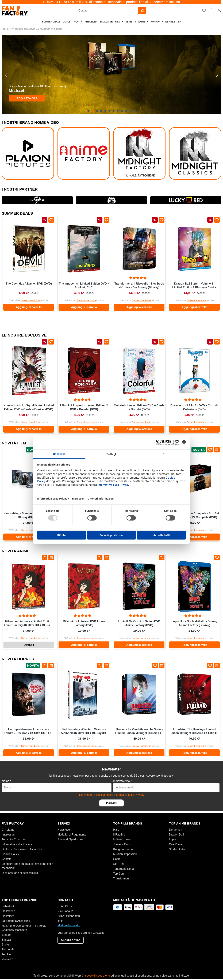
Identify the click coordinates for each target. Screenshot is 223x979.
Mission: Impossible (125, 854)
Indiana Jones (122, 839)
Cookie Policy (10, 854)
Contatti (6, 858)
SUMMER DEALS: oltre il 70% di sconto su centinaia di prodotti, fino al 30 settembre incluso (111, 2)
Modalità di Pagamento (71, 834)
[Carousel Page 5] (105, 111)
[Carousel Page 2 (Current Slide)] (93, 111)
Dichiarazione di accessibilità (20, 872)
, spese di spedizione (97, 975)
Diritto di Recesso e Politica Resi (22, 849)
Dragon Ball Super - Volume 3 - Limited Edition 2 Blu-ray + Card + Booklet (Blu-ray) (194, 285)
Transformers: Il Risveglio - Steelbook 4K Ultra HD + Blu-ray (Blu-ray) (139, 285)
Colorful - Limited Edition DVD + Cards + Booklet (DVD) (139, 407)
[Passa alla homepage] (24, 11)
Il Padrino (119, 834)
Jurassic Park (121, 844)
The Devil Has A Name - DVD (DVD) (29, 283)
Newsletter (64, 829)
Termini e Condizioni (14, 839)
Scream (6, 934)
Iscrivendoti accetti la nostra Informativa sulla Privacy (111, 794)
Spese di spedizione (31, 300)
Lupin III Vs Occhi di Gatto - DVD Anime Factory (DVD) (139, 623)
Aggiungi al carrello (29, 307)
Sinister (6, 939)
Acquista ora (27, 98)
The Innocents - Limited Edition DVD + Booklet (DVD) (84, 285)
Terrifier (6, 954)
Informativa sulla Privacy (17, 844)
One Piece (175, 844)
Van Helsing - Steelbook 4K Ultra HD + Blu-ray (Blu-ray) (29, 515)
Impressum (8, 834)
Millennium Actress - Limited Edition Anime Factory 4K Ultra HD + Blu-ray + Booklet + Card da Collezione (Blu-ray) (28, 623)
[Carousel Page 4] (101, 111)
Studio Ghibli (177, 849)
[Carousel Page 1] (88, 111)
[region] (111, 74)
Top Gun (118, 873)
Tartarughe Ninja (123, 868)
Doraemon (175, 829)
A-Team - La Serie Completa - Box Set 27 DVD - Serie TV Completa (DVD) (194, 515)
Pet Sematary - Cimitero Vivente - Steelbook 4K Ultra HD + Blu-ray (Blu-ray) (84, 731)
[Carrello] (211, 10)
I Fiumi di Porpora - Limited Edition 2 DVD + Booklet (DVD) (84, 407)
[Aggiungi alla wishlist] (51, 220)
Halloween (8, 911)
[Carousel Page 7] (114, 111)
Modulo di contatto (68, 925)
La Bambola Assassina (16, 920)
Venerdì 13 (8, 959)
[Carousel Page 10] (126, 111)
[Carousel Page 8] (118, 111)
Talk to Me (8, 949)
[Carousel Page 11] (130, 111)
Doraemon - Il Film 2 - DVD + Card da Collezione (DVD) (194, 407)
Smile (5, 944)
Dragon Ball (176, 834)
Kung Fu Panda (123, 849)
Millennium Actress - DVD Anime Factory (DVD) (84, 623)
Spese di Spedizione (70, 839)
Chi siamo (8, 829)
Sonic (116, 858)
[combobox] (107, 10)
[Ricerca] (142, 10)
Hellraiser (8, 915)
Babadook (8, 906)
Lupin (172, 839)
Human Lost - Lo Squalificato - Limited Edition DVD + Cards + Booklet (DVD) (28, 407)
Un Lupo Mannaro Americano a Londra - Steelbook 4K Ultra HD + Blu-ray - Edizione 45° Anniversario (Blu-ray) (29, 731)
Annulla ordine (70, 940)
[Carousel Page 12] (134, 111)
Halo (116, 829)
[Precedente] (6, 74)
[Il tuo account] (219, 10)
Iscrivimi (111, 803)
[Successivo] (217, 74)
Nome (6, 781)
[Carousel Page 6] (109, 111)
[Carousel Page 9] (122, 111)
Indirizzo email (122, 781)
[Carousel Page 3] (97, 111)
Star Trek (118, 863)
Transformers (121, 878)
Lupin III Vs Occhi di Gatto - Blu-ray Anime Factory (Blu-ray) (194, 623)
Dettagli (29, 644)
